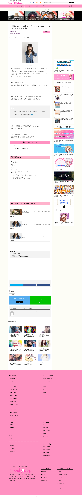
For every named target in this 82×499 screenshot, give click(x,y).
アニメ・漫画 (20, 6)
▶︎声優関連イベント (46, 455)
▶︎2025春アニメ (44, 480)
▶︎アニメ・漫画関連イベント (48, 446)
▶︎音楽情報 (11, 445)
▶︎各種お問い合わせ (60, 488)
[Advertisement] (30, 189)
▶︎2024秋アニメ (44, 474)
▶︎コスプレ (45, 392)
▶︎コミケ (45, 389)
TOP (12, 6)
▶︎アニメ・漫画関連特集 (47, 378)
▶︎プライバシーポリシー (61, 477)
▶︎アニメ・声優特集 (48, 375)
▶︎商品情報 (46, 422)
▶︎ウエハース (45, 436)
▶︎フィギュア (45, 427)
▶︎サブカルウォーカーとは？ (62, 474)
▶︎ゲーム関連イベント (47, 449)
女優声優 (12, 216)
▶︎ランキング (43, 485)
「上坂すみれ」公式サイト (16, 253)
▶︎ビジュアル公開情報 (13, 398)
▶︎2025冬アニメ (44, 477)
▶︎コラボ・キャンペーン (13, 392)
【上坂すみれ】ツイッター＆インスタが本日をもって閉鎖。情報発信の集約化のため (36, 212)
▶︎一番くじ (45, 433)
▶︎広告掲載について (60, 485)
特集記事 (70, 6)
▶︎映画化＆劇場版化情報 (13, 412)
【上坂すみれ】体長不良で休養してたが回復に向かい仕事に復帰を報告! (36, 237)
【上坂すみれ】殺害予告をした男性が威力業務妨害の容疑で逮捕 (36, 224)
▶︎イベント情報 (47, 444)
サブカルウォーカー (38, 496)
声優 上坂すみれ (17, 146)
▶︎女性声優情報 (11, 427)
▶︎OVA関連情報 (11, 381)
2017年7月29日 (33, 114)
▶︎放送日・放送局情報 (13, 409)
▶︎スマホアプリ (11, 438)
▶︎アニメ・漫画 (12, 375)
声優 (29, 6)
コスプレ (62, 6)
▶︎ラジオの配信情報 (12, 401)
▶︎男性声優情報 (11, 424)
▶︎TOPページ (59, 471)
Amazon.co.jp (31, 65)
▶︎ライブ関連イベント (47, 452)
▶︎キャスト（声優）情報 (13, 389)
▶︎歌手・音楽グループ (13, 451)
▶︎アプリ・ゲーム (13, 435)
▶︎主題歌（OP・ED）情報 (13, 404)
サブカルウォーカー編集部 (27, 308)
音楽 (37, 6)
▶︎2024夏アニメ (44, 471)
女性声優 (46, 31)
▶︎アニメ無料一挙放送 (13, 386)
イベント (53, 6)
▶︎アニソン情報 (11, 448)
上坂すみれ (12, 294)
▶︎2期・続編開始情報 (12, 378)
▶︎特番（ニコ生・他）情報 (13, 415)
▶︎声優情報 (11, 422)
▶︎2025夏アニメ (44, 483)
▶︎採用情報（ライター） (61, 483)
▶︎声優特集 (45, 386)
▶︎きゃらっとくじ (46, 430)
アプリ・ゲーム (45, 6)
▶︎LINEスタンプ (46, 424)
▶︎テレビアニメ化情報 (13, 395)
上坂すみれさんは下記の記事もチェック (22, 148)
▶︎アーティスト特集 (46, 381)
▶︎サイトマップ (60, 480)
